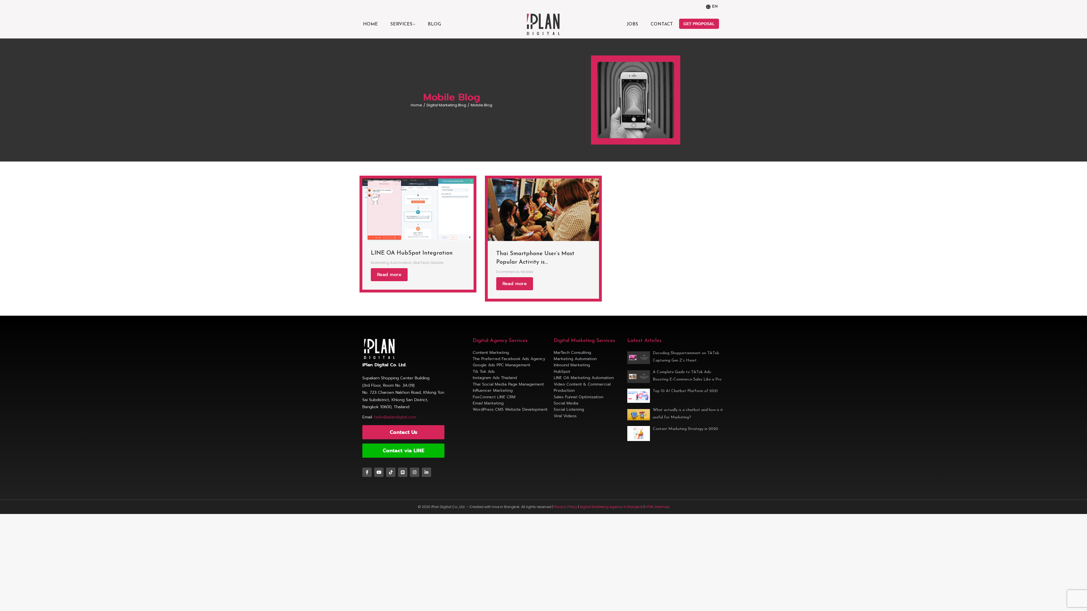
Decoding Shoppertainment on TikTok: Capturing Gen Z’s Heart (686, 357)
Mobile (437, 262)
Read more (389, 274)
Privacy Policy (565, 506)
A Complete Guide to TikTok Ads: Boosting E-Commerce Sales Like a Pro (687, 376)
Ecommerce (507, 271)
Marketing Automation (391, 262)
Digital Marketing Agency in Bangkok (611, 506)
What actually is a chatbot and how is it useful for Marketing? (688, 413)
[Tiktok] (390, 472)
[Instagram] (414, 472)
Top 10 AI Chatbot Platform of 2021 (685, 391)
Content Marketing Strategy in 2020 (685, 429)
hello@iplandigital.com (395, 417)
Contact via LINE (403, 451)
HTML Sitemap (657, 506)
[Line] (402, 472)
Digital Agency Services (500, 340)
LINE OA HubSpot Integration (412, 253)
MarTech (421, 262)
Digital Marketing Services (584, 340)
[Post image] (418, 209)
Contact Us (403, 432)
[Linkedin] (426, 472)
